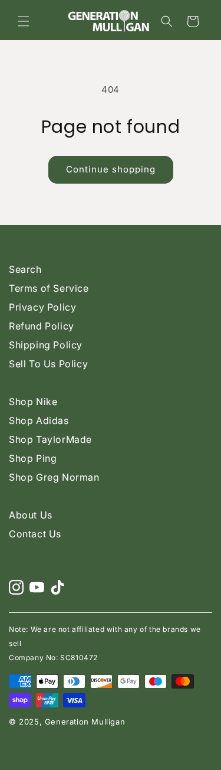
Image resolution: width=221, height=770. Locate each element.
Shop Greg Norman (54, 477)
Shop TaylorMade (50, 439)
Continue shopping (111, 169)
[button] (24, 21)
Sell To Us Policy (48, 364)
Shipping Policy (46, 345)
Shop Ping (33, 458)
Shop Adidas (39, 420)
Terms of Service (49, 288)
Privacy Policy (42, 307)
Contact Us (35, 534)
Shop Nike (33, 401)
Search (25, 269)
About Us (30, 515)
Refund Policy (41, 326)
